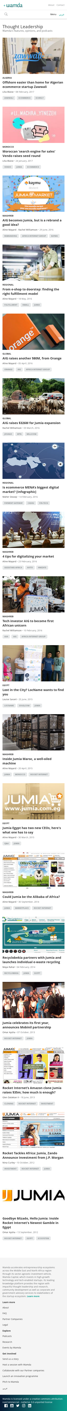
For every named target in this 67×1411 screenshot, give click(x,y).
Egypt (5, 685)
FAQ (4, 1313)
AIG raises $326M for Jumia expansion (31, 423)
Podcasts (7, 1336)
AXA (6, 636)
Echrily (39, 98)
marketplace (22, 908)
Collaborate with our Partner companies (23, 1370)
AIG (19, 369)
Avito (30, 567)
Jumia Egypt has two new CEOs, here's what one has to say (31, 830)
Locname (9, 705)
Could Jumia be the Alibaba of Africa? (31, 897)
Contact (61, 4)
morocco (20, 774)
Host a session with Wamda (16, 1364)
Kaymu (54, 236)
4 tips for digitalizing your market (28, 556)
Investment (47, 1103)
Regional (8, 284)
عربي (62, 14)
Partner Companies (12, 1319)
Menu (53, 14)
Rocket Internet (39, 774)
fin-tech (43, 503)
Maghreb (7, 215)
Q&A (6, 843)
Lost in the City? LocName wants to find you (33, 692)
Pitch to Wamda (10, 1381)
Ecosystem (43, 1238)
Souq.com (24, 705)
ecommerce (25, 98)
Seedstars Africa (13, 567)
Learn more (33, 1296)
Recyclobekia (11, 973)
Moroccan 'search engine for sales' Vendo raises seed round (28, 153)
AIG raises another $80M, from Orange (32, 358)
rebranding (10, 236)
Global (6, 353)
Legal (5, 1324)
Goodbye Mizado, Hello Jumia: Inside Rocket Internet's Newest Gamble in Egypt (30, 1222)
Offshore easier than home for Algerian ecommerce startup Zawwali (32, 84)
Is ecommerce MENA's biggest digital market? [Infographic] (30, 489)
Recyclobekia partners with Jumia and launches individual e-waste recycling (31, 959)
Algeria (7, 77)
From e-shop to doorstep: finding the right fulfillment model (30, 291)
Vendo (7, 167)
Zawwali (8, 98)
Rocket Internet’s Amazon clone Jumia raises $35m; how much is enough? (31, 1090)
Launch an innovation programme (20, 1376)
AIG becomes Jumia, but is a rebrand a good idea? (32, 222)
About (51, 4)
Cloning (8, 1103)
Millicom (31, 434)
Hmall (25, 305)
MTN (19, 434)
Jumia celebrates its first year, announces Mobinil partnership (26, 1025)
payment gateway (13, 503)
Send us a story (10, 1358)
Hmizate (42, 567)
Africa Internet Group (34, 236)
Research (7, 1341)
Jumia (19, 167)
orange (8, 369)
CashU (31, 503)
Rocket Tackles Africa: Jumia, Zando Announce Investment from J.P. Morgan (32, 1155)
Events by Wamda (11, 1347)
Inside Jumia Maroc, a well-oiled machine (27, 761)
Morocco (8, 146)
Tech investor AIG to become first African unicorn (28, 623)
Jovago (8, 434)
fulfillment (10, 305)
